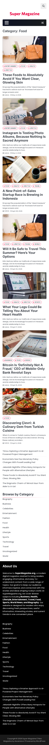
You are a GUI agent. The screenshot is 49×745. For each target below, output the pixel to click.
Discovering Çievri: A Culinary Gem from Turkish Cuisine (23, 426)
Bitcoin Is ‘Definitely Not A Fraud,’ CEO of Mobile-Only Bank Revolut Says (24, 369)
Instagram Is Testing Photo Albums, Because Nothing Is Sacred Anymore (24, 136)
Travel (37, 186)
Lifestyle (8, 70)
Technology (8, 541)
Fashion (6, 518)
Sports (38, 302)
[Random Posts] (42, 23)
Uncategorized (10, 551)
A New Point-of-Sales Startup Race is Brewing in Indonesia (23, 194)
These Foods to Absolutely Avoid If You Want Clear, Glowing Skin (23, 78)
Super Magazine (24, 13)
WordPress (40, 741)
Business (8, 360)
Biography (7, 499)
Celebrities (8, 508)
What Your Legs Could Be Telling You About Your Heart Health (22, 310)
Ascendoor (19, 741)
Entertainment (11, 66)
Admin (6, 95)
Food (23, 66)
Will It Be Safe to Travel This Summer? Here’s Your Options (24, 252)
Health (32, 66)
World (37, 244)
